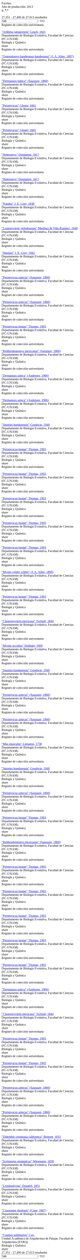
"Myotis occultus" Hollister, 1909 (22, 645)
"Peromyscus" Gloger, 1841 (19, 105)
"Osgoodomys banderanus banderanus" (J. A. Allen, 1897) (38, 56)
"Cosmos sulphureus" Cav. (18, 1235)
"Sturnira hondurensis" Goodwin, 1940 (26, 424)
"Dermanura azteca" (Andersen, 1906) (25, 375)
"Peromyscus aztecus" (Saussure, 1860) (26, 277)
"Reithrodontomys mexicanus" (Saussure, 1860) (31, 351)
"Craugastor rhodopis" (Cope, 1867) (24, 1210)
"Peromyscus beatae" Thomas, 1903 (24, 326)
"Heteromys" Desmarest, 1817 (20, 154)
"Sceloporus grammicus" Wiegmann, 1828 (28, 1161)
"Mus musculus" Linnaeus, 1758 (22, 744)
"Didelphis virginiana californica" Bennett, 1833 (31, 1136)
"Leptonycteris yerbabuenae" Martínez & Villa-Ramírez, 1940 (40, 228)
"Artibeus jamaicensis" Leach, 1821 (24, 32)
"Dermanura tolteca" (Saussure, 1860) (25, 81)
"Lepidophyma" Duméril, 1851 (21, 1186)
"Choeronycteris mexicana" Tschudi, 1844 (28, 621)
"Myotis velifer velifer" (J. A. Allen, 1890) (27, 572)
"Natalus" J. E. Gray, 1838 (18, 203)
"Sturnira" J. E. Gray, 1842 (18, 252)
